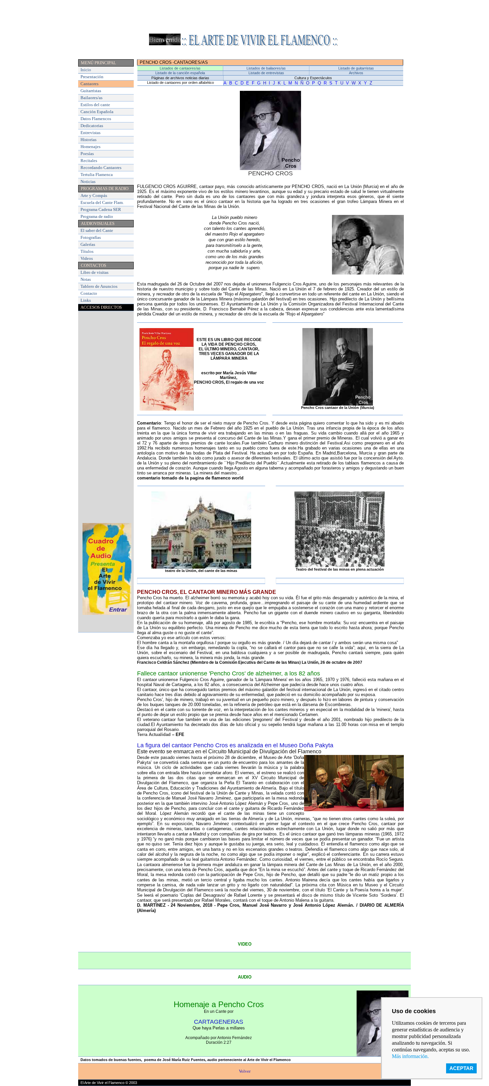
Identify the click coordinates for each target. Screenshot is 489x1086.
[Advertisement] (244, 18)
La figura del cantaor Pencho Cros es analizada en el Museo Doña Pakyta (235, 745)
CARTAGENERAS (218, 1021)
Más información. (410, 1056)
